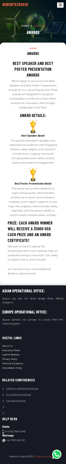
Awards (39, 26)
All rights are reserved (45, 456)
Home (25, 26)
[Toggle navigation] (60, 5)
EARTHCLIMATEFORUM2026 (22, 389)
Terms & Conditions (12, 363)
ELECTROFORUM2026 (18, 395)
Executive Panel (11, 350)
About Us (7, 346)
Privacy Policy (9, 359)
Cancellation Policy (12, 368)
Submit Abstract (11, 354)
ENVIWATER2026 (15, 401)
